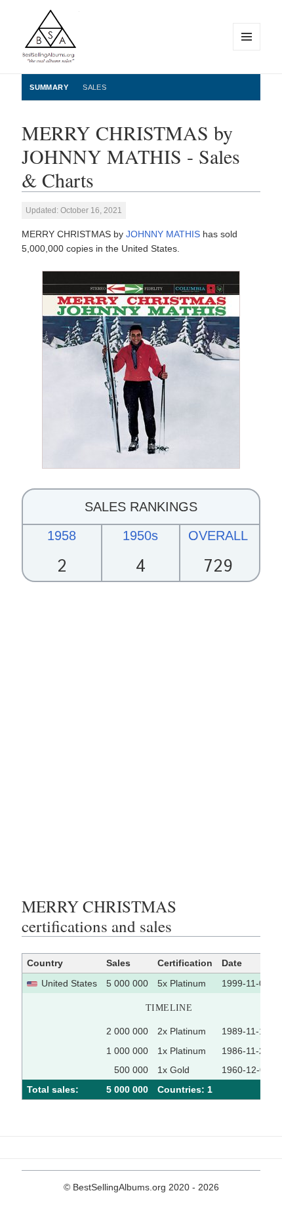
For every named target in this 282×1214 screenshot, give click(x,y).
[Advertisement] (141, 739)
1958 (61, 535)
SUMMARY (49, 87)
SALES (94, 87)
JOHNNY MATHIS (163, 234)
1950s (140, 535)
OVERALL (218, 535)
